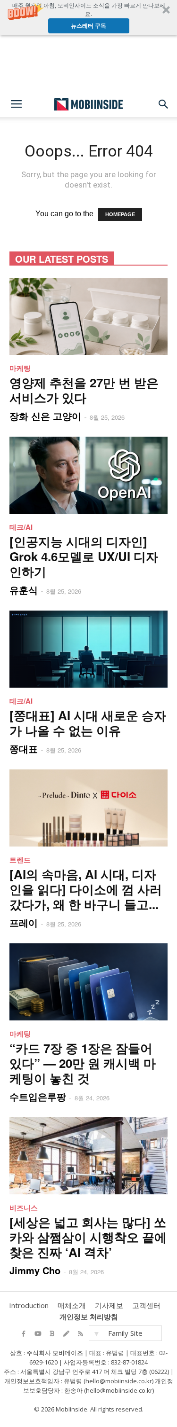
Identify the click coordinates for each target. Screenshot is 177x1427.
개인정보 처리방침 (88, 1316)
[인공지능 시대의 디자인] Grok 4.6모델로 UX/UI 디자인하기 (83, 556)
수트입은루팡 (37, 1096)
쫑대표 (23, 748)
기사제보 (109, 1305)
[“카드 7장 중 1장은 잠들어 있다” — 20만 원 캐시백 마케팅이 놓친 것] (88, 981)
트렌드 (20, 860)
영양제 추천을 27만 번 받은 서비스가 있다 (84, 390)
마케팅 (20, 368)
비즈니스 (23, 1207)
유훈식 (23, 589)
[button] (88, 17)
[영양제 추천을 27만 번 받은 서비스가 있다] (88, 316)
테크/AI (21, 527)
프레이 (23, 922)
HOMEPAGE (120, 214)
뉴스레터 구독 (88, 26)
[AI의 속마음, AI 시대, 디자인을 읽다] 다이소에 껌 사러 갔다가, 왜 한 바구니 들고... (85, 889)
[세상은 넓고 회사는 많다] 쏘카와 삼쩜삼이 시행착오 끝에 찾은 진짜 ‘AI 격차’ (88, 1237)
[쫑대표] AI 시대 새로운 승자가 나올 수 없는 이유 (87, 722)
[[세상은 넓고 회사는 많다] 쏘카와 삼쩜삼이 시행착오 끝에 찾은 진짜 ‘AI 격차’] (88, 1155)
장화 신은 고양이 (45, 416)
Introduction (29, 1305)
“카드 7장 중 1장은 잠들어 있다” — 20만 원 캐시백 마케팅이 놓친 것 (82, 1063)
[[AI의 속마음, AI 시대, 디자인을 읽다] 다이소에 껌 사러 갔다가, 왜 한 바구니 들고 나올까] (88, 808)
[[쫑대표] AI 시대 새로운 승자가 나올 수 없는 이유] (88, 649)
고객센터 (146, 1305)
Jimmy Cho (34, 1270)
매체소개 (72, 1305)
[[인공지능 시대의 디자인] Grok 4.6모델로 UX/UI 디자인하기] (88, 475)
